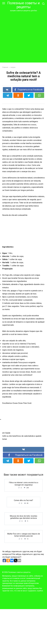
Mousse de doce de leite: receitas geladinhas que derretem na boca (23, 517)
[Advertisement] (23, 36)
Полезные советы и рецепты (23, 5)
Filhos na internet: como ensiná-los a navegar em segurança (23, 483)
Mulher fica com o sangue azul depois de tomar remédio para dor (23, 535)
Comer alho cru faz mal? (23, 500)
